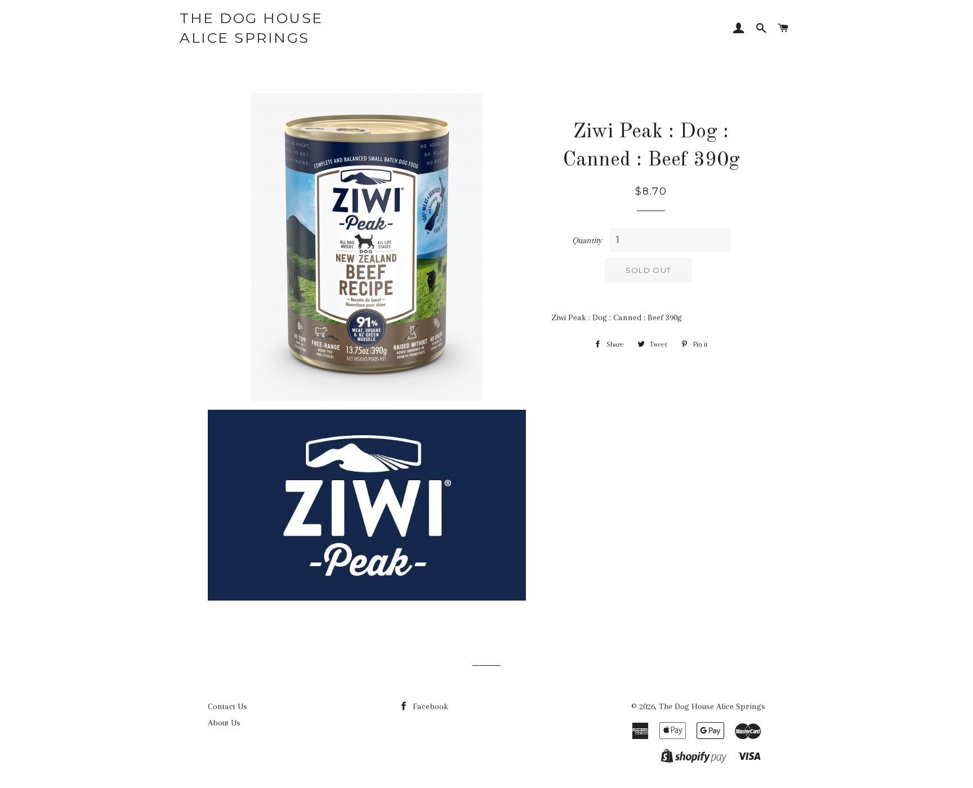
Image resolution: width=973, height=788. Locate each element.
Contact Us (227, 706)
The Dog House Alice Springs (251, 28)
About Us (224, 723)
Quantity (587, 240)
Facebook (429, 706)
